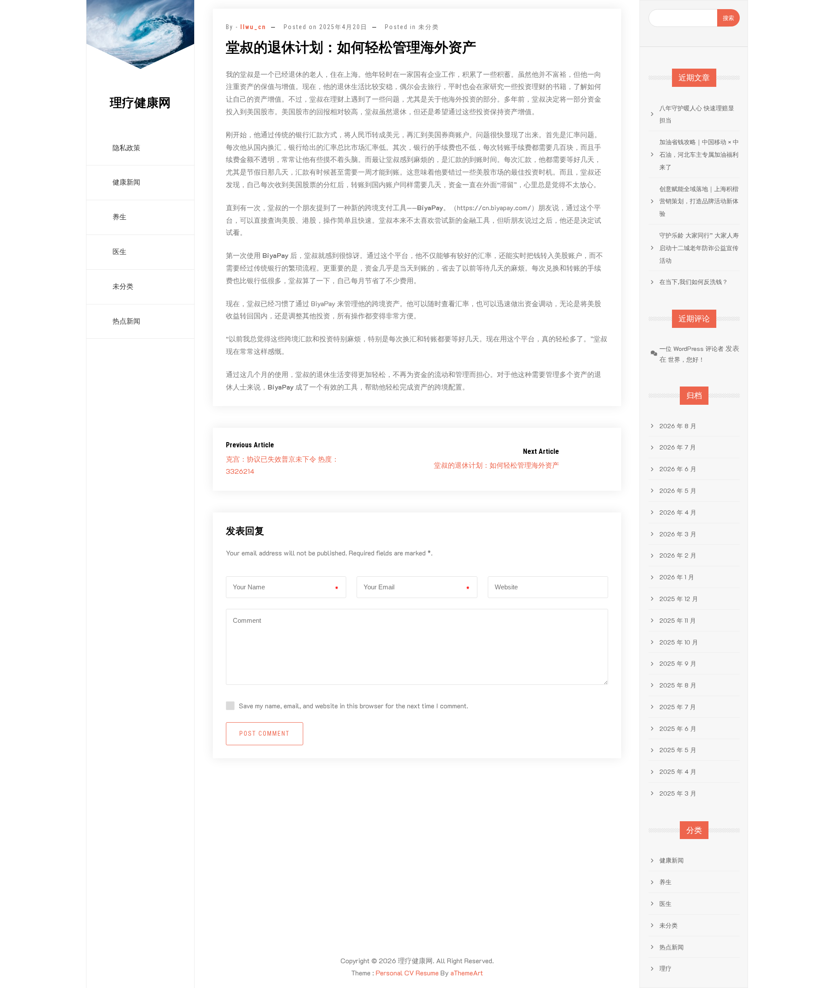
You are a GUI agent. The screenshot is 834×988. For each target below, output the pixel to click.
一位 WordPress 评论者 (691, 348)
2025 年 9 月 (677, 663)
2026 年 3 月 (677, 534)
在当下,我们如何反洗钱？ (693, 282)
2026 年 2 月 (677, 555)
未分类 (123, 286)
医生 (119, 252)
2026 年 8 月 (677, 426)
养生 (119, 217)
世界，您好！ (686, 359)
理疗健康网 (140, 103)
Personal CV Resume (407, 972)
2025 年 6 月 (677, 728)
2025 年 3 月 (677, 793)
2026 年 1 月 (676, 577)
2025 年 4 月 (677, 771)
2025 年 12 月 (678, 599)
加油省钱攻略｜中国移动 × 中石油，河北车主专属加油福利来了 (699, 154)
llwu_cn (253, 26)
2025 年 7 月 (677, 707)
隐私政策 (126, 148)
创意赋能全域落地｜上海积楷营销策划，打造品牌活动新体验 (698, 201)
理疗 (665, 968)
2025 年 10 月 (678, 642)
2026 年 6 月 (677, 469)
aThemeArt (466, 972)
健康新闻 (126, 182)
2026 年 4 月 (677, 512)
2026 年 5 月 (677, 490)
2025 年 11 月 (677, 620)
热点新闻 (126, 321)
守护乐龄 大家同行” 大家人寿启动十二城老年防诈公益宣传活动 (699, 247)
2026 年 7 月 (677, 447)
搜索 (728, 17)
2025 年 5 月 (677, 750)
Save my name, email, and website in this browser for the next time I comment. (353, 705)
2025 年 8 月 (677, 685)
